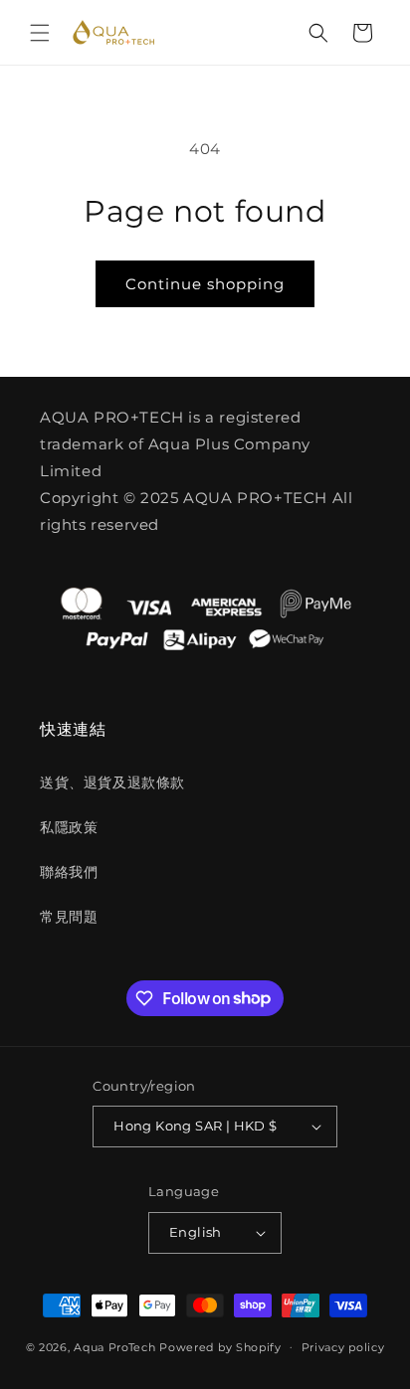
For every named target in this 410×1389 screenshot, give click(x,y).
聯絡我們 (69, 872)
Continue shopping (205, 283)
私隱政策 (69, 827)
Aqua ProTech (114, 1346)
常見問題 (69, 917)
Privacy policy (343, 1347)
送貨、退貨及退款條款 (112, 782)
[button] (40, 33)
